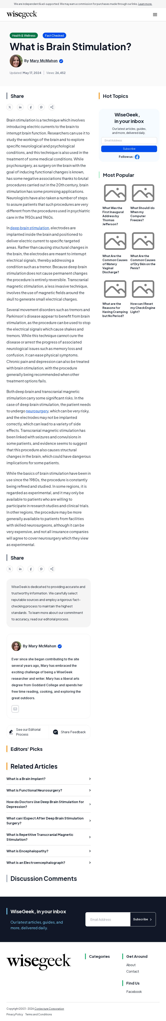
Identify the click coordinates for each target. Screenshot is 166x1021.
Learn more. (145, 3)
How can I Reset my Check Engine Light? (142, 308)
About (131, 965)
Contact (132, 971)
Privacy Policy (14, 1014)
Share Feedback (73, 732)
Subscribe (129, 148)
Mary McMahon (44, 61)
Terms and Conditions (38, 1014)
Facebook (134, 991)
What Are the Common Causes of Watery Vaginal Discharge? (115, 264)
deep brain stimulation (29, 227)
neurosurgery (37, 411)
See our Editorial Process (28, 731)
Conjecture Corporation (49, 1008)
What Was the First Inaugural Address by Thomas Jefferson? (113, 216)
